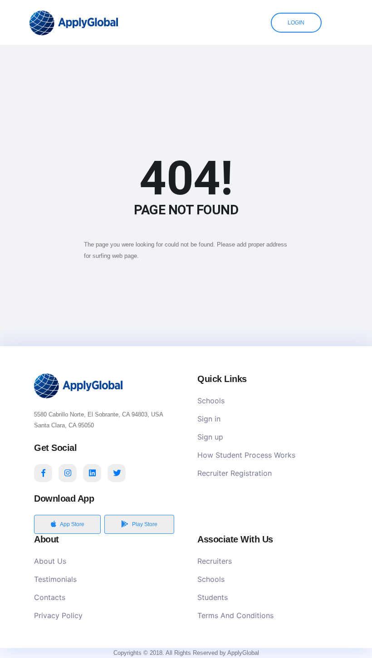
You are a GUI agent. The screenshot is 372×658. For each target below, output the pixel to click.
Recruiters (214, 561)
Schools (211, 400)
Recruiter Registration (234, 473)
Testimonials (55, 579)
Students (212, 597)
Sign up (210, 436)
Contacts (49, 597)
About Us (50, 561)
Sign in (208, 418)
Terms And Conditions (235, 615)
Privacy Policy (58, 615)
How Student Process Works (246, 455)
